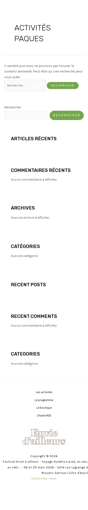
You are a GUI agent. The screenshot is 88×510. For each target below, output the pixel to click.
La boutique (44, 407)
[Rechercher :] (25, 85)
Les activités (44, 392)
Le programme (44, 400)
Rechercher (12, 107)
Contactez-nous (44, 478)
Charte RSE (44, 415)
